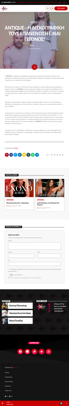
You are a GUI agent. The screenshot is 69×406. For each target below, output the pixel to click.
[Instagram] (64, 3)
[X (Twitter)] (62, 3)
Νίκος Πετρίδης (16, 321)
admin (16, 148)
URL (9, 260)
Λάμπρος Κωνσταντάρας (20, 313)
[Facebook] (66, 3)
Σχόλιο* (10, 240)
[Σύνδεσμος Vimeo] (4, 8)
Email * (39, 252)
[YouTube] (59, 3)
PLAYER (61, 8)
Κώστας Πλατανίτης (18, 305)
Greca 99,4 (16, 367)
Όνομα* (10, 252)
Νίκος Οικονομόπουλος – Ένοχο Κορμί (17, 203)
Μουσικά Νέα (34, 22)
